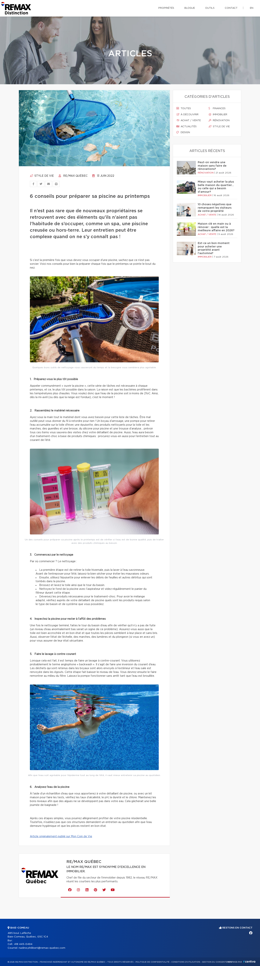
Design (185, 132)
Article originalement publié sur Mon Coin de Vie (61, 836)
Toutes (185, 108)
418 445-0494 (23, 944)
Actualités (188, 126)
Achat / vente (190, 120)
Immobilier (219, 114)
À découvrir (189, 114)
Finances (219, 108)
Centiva (249, 961)
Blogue (189, 8)
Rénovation (221, 120)
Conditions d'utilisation (185, 962)
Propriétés (166, 8)
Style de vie (44, 176)
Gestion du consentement (217, 962)
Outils (210, 8)
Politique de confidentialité (152, 962)
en (251, 8)
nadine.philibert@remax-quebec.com (42, 948)
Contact (231, 8)
